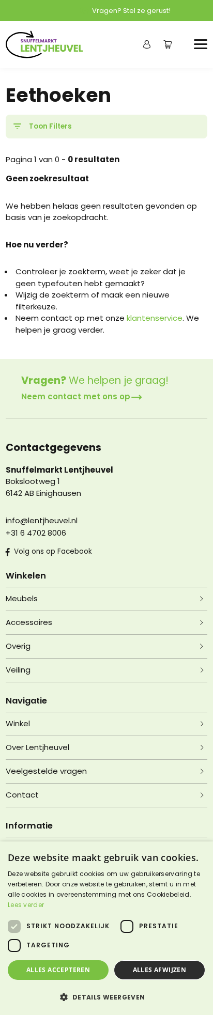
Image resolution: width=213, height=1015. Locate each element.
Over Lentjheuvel (37, 747)
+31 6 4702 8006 (36, 532)
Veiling (18, 669)
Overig (18, 646)
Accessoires (29, 622)
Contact (22, 794)
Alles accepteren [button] (58, 969)
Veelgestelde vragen (46, 771)
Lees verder (26, 904)
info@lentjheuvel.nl (42, 520)
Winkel (18, 723)
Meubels (22, 598)
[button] (106, 997)
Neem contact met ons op (75, 396)
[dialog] (106, 928)
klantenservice (154, 318)
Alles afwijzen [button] (160, 969)
